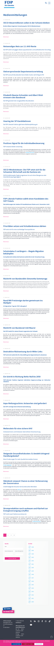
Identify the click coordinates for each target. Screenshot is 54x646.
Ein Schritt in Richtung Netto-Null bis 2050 (21, 376)
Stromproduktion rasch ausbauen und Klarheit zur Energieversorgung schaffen (25, 509)
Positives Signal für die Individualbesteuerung (23, 143)
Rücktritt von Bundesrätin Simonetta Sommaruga (25, 278)
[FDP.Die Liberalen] (9, 5)
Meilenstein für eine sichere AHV (17, 428)
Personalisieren (38, 644)
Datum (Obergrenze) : (19, 551)
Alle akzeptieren (16, 644)
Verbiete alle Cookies (28, 644)
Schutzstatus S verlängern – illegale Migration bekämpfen (23, 252)
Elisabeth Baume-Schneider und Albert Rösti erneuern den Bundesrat (23, 96)
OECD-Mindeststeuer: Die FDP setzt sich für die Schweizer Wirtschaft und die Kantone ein (24, 170)
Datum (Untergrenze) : (9, 551)
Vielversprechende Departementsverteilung (23, 71)
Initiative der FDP (30, 152)
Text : (6, 546)
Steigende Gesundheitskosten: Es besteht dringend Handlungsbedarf (26, 454)
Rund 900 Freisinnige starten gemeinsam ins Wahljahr (23, 301)
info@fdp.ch (18, 622)
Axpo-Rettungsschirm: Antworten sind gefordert (25, 403)
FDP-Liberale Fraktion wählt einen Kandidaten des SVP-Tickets (25, 199)
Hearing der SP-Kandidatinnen (17, 121)
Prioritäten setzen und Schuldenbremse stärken (24, 226)
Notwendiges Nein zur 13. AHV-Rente (19, 46)
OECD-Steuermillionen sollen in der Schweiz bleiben (26, 22)
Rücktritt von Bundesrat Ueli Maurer (19, 328)
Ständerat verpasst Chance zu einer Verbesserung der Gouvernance (25, 482)
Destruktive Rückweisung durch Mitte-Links (22, 351)
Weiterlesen (6, 37)
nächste (14, 535)
